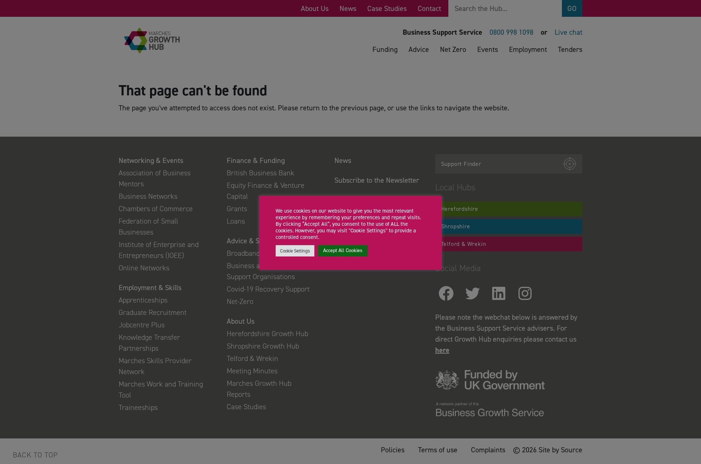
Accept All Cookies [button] (343, 250)
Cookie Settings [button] (295, 251)
